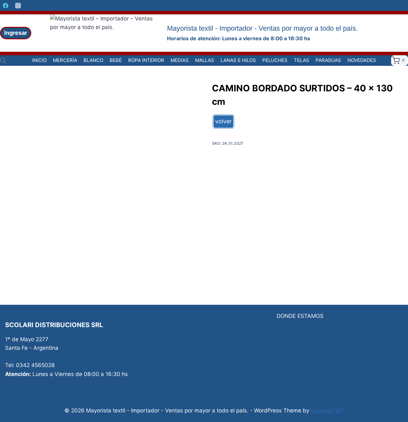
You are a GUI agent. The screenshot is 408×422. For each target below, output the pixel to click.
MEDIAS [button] (180, 60)
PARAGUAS (328, 60)
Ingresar (15, 32)
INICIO (39, 60)
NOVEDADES (361, 60)
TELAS (301, 60)
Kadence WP (327, 410)
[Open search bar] (3, 61)
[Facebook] (5, 5)
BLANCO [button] (93, 60)
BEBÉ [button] (116, 60)
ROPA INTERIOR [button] (146, 60)
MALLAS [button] (204, 60)
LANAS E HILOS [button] (238, 60)
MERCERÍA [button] (65, 60)
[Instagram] (17, 5)
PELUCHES (275, 60)
